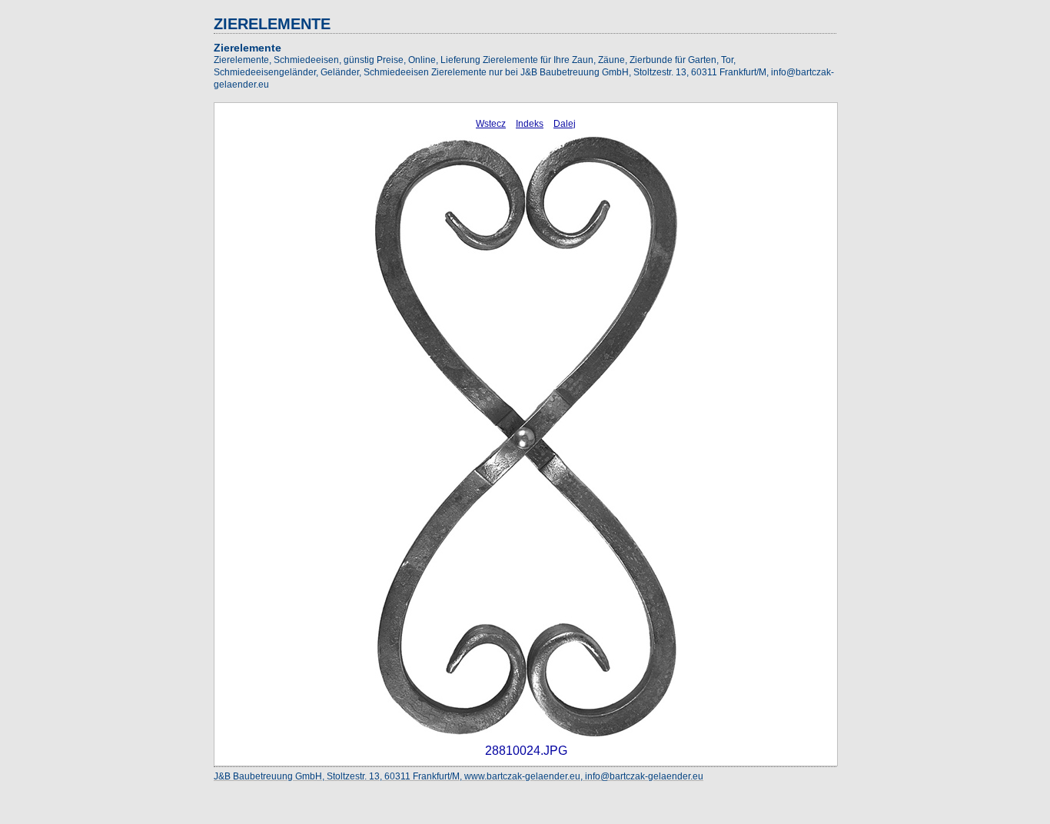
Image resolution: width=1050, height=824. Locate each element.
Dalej (564, 123)
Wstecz (491, 123)
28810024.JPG (526, 750)
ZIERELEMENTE (272, 23)
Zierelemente (247, 48)
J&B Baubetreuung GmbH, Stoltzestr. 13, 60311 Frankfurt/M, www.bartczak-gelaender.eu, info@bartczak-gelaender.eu (458, 776)
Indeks (529, 123)
